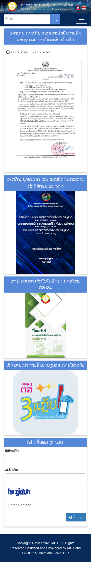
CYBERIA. (30, 553)
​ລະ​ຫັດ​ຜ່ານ (11, 469)
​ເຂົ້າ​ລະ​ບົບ (77, 517)
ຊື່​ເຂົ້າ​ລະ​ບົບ (12, 450)
